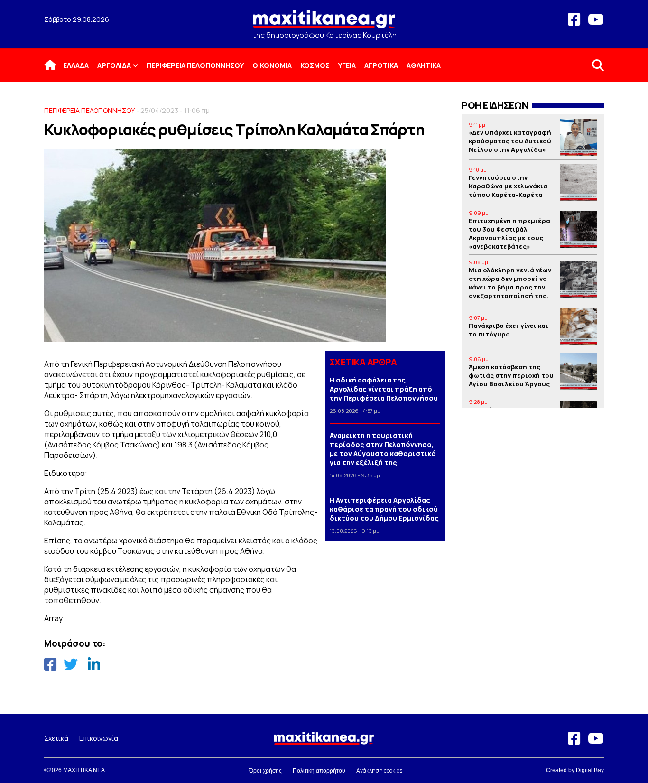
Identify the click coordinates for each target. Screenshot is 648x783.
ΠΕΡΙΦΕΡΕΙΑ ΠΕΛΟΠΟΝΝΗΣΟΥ (195, 65)
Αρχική (56, 65)
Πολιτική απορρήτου (319, 770)
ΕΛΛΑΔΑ (76, 65)
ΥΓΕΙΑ (347, 65)
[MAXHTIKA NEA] (324, 23)
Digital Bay (590, 770)
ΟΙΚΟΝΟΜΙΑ (272, 65)
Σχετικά (56, 738)
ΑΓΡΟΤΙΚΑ (381, 65)
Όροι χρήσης (265, 770)
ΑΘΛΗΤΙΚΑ (424, 65)
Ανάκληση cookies (379, 770)
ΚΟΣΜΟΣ (315, 65)
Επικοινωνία (98, 738)
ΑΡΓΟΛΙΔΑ (114, 65)
